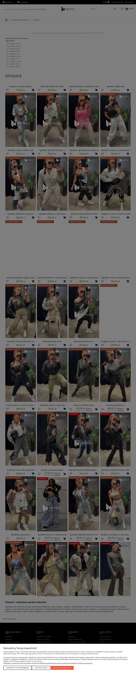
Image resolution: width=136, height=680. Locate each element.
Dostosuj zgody (41, 668)
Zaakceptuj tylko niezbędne (17, 668)
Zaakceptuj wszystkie (62, 668)
